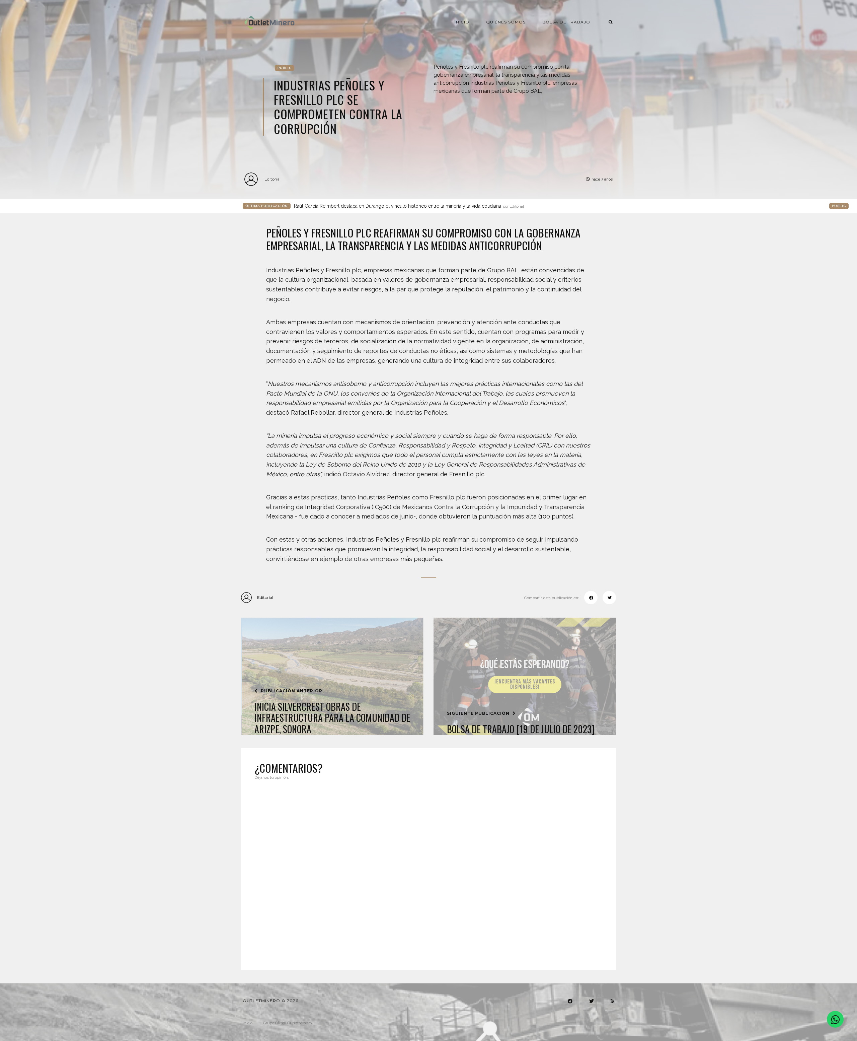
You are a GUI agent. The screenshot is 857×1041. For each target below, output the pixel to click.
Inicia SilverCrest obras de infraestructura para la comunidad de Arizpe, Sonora (332, 718)
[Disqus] (428, 871)
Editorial (272, 179)
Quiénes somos (506, 21)
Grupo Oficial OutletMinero (287, 1023)
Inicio (462, 21)
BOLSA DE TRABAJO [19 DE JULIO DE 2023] (521, 729)
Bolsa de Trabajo (566, 21)
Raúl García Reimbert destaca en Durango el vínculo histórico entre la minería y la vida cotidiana (409, 206)
